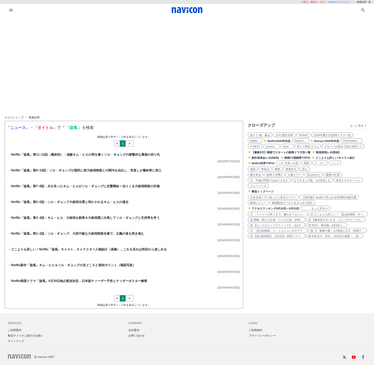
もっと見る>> (315, 208)
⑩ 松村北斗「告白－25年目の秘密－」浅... (334, 236)
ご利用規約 (255, 330)
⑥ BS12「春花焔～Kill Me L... (326, 225)
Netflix (255, 140)
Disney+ (300, 140)
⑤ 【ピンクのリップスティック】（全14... (276, 225)
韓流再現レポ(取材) (328, 152)
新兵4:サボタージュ (348, 180)
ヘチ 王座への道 (288, 163)
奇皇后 (265, 169)
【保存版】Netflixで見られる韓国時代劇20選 (329, 197)
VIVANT (303, 135)
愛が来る (255, 174)
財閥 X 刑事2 (274, 174)
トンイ (335, 163)
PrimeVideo (351, 140)
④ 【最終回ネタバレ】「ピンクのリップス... (335, 219)
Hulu (287, 146)
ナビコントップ (14, 117)
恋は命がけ (313, 174)
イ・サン (320, 163)
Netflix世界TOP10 (263, 163)
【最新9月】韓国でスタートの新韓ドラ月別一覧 (281, 152)
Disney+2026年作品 (326, 141)
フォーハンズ (258, 185)
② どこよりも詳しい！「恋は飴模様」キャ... (337, 214)
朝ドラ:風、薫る (260, 135)
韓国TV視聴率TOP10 (297, 157)
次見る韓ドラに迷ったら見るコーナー (273, 197)
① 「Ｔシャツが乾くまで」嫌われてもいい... (277, 214)
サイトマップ (16, 341)
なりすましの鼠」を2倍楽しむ (312, 180)
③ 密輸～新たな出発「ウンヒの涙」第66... (276, 219)
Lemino (272, 146)
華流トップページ (262, 191)
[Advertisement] (187, 45)
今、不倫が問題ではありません (269, 180)
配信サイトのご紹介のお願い (25, 335)
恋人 (304, 169)
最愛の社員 (333, 174)
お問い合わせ (136, 335)
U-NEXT (255, 146)
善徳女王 (291, 169)
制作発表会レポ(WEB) (265, 157)
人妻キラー (294, 174)
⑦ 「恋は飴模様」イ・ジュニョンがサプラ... (277, 230)
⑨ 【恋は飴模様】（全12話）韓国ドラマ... (276, 236)
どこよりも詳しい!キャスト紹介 (335, 157)
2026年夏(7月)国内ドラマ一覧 (332, 135)
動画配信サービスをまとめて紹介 (292, 202)
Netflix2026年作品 (278, 141)
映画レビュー (258, 202)
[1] (117, 143)
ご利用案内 (14, 330)
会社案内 (133, 330)
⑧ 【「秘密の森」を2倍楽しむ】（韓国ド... (337, 230)
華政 (277, 169)
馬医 (306, 163)
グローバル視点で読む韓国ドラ (343, 146)
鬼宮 (253, 169)
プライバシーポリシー (262, 335)
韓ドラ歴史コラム (308, 146)
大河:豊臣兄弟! (284, 135)
